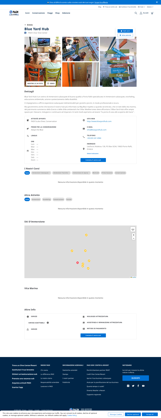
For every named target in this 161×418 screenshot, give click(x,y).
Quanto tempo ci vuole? (95, 386)
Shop (57, 13)
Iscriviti (136, 378)
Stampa (65, 374)
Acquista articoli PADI (21, 383)
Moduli (30, 410)
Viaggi (50, 13)
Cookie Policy (72, 415)
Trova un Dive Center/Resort (24, 365)
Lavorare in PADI (47, 386)
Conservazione (38, 13)
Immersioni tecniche (60, 173)
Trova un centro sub (111, 7)
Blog (99, 7)
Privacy (24, 410)
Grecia (29, 25)
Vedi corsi (126, 31)
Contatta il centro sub (93, 160)
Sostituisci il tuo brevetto (128, 7)
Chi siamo (44, 370)
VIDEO (52, 83)
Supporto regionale (94, 394)
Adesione (66, 13)
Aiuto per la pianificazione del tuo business (103, 382)
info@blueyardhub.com (96, 130)
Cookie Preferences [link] (47, 410)
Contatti (37, 410)
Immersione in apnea (80, 173)
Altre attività (126, 35)
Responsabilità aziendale (50, 382)
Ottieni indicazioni (92, 153)
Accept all (149, 414)
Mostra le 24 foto (35, 83)
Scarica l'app (17, 387)
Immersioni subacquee (40, 173)
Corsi (27, 13)
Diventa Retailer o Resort (96, 390)
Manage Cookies (116, 414)
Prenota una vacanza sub (23, 378)
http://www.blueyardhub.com (99, 121)
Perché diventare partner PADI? (98, 370)
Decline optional (133, 414)
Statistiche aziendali (70, 370)
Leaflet (134, 277)
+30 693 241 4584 (94, 138)
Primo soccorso (107, 173)
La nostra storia (46, 378)
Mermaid (96, 173)
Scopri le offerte (101, 2)
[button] (83, 264)
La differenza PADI (47, 374)
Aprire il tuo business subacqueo (99, 378)
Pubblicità (66, 382)
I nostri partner (68, 378)
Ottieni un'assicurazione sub (24, 374)
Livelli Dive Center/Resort (96, 374)
